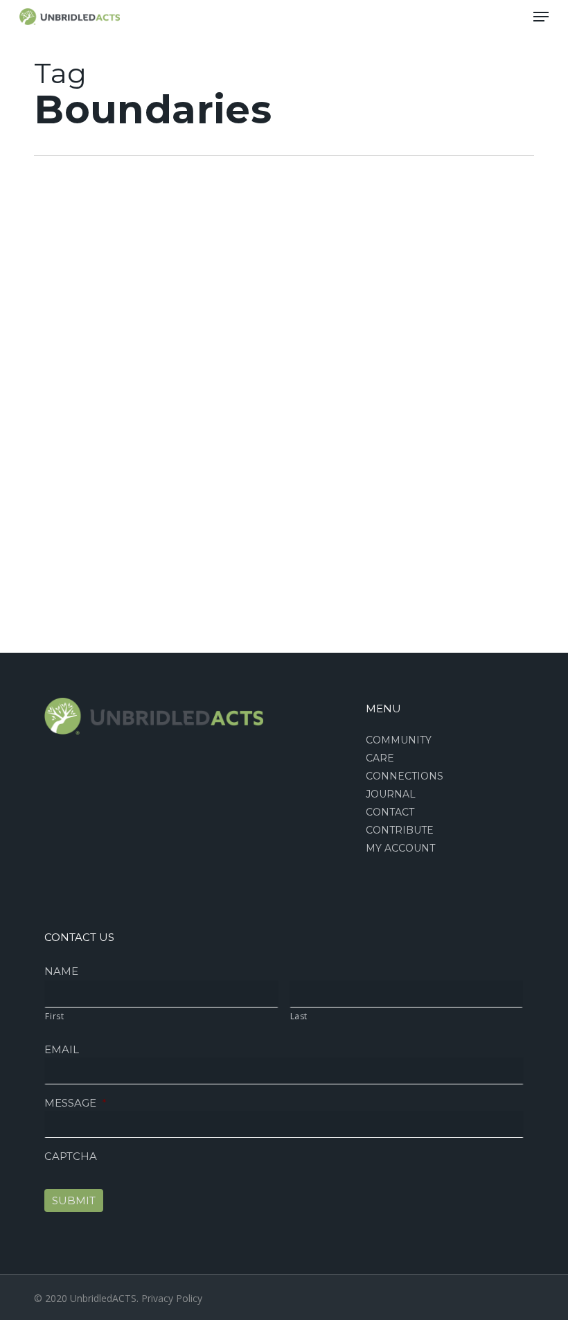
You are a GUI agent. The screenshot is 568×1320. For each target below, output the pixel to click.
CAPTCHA (70, 1156)
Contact (390, 812)
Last (299, 1016)
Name (61, 971)
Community (399, 740)
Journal (391, 794)
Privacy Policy (171, 1298)
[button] (541, 17)
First (54, 1016)
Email (61, 1049)
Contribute (400, 830)
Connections (404, 776)
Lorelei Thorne (56, 664)
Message (75, 1102)
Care (36, 260)
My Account (400, 848)
